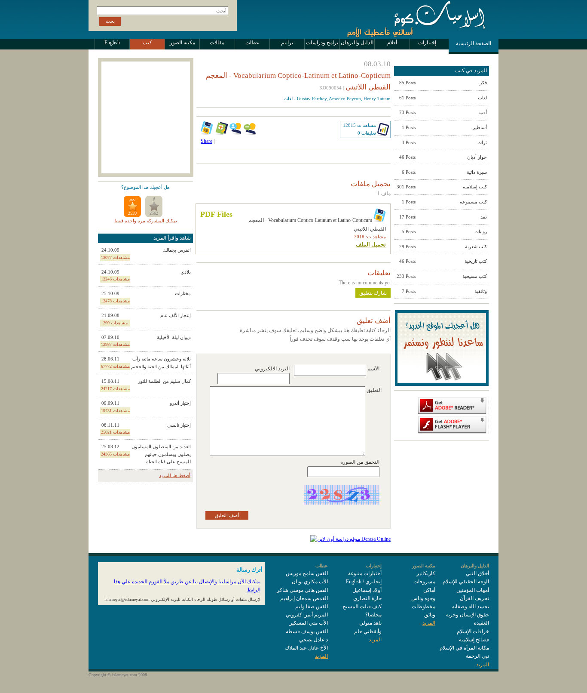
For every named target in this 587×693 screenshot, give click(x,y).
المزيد (482, 665)
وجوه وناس (423, 598)
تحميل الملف (371, 244)
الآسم (373, 369)
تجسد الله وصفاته (470, 607)
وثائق (429, 615)
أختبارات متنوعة (365, 573)
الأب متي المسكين (308, 623)
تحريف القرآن (474, 598)
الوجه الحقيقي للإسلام (466, 582)
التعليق (374, 390)
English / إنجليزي (364, 582)
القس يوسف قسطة (307, 631)
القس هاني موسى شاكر (302, 590)
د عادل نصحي (313, 640)
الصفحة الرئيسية (473, 43)
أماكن (429, 590)
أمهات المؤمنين (472, 590)
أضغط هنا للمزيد (174, 475)
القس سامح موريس (307, 573)
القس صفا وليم (311, 607)
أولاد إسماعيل (367, 590)
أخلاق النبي (477, 573)
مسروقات (424, 582)
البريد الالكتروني (272, 369)
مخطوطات (423, 607)
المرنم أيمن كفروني (307, 615)
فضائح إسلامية (474, 640)
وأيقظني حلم (368, 631)
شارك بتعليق (373, 293)
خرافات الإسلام (473, 631)
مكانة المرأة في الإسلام (464, 648)
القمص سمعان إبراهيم (304, 598)
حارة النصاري (367, 598)
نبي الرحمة (477, 656)
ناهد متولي (370, 623)
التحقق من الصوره (359, 462)
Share (206, 141)
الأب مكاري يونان (310, 582)
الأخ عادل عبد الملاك (306, 648)
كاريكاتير (425, 573)
